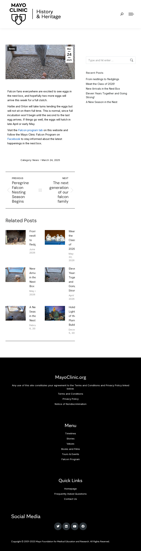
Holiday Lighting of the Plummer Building (74, 315)
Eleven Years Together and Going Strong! (74, 279)
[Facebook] (83, 526)
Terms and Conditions (70, 393)
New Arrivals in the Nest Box (34, 277)
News (12, 49)
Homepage (70, 488)
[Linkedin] (66, 526)
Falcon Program (71, 459)
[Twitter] (58, 526)
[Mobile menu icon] (131, 14)
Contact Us (70, 498)
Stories (71, 438)
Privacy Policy (71, 398)
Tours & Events (70, 454)
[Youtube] (75, 526)
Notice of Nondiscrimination (70, 404)
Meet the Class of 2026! (72, 240)
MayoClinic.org (70, 377)
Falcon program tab (30, 130)
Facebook (13, 139)
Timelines (70, 433)
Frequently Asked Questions (70, 493)
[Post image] (16, 237)
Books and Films (70, 448)
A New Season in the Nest (34, 313)
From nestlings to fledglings (35, 238)
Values (70, 443)
